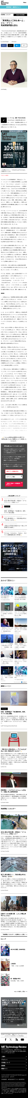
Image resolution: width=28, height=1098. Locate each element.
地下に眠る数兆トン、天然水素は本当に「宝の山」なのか (15, 518)
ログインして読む (10, 476)
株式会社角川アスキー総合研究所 (16, 1079)
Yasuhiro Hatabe (5, 802)
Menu (24, 2)
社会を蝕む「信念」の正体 (17, 979)
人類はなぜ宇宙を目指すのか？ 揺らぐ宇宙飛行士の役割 (15, 525)
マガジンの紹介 (4, 175)
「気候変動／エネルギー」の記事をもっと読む (13, 934)
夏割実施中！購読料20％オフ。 (14, 7)
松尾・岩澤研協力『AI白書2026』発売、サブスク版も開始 (15, 509)
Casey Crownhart (5, 851)
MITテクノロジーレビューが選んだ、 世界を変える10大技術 (13, 1002)
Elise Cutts (4, 766)
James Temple (5, 41)
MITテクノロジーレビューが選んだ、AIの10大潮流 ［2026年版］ (14, 549)
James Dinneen (5, 890)
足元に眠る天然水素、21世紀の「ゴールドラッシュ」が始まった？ (15, 500)
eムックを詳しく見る (19, 991)
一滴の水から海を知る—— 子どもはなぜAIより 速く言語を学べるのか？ (13, 750)
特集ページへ (19, 568)
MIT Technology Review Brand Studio (9, 725)
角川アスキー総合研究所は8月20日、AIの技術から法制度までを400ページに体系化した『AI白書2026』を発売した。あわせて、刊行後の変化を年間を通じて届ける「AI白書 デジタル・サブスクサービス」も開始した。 (14, 720)
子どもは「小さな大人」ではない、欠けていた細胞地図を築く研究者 (15, 533)
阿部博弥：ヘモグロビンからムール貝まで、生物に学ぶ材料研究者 (13, 791)
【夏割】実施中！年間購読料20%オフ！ (13, 484)
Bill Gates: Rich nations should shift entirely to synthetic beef (12, 18)
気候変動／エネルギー (6, 14)
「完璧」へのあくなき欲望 (17, 964)
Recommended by (17, 682)
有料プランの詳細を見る (12, 471)
